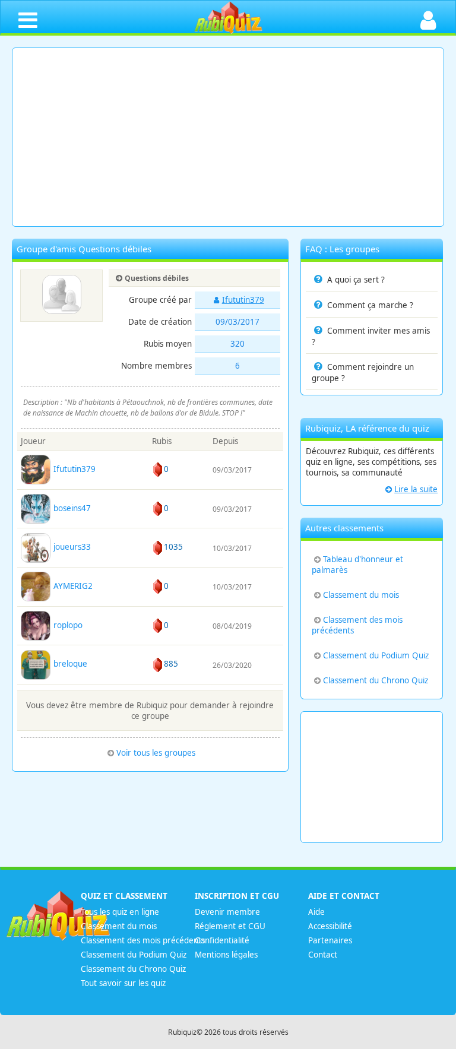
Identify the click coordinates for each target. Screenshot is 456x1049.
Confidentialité (222, 940)
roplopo (67, 625)
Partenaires (330, 940)
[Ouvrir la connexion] (428, 19)
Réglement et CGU (230, 926)
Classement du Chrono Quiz (375, 680)
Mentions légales (226, 954)
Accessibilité (330, 926)
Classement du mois (361, 595)
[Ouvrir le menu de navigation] (27, 19)
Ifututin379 (243, 299)
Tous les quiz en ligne (120, 912)
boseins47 (71, 508)
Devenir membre (227, 912)
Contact (322, 954)
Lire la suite (416, 489)
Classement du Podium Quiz (376, 655)
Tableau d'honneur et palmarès (357, 564)
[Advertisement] (228, 137)
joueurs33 (71, 546)
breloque (69, 663)
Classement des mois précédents (357, 625)
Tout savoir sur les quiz (123, 983)
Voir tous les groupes (155, 752)
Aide (316, 912)
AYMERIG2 (72, 586)
